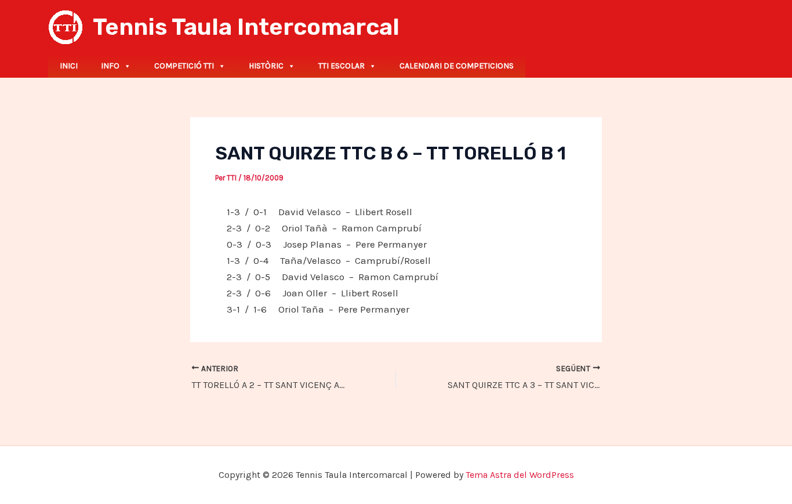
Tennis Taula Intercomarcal (246, 27)
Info (110, 66)
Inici (69, 66)
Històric (266, 66)
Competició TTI (184, 66)
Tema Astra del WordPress (520, 474)
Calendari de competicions (456, 66)
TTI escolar (341, 66)
